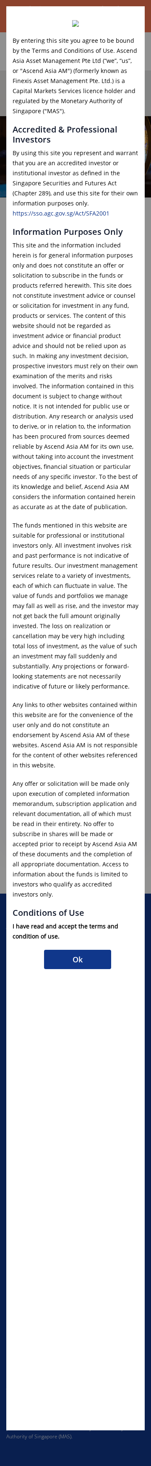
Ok (78, 959)
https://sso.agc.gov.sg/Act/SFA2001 (61, 213)
